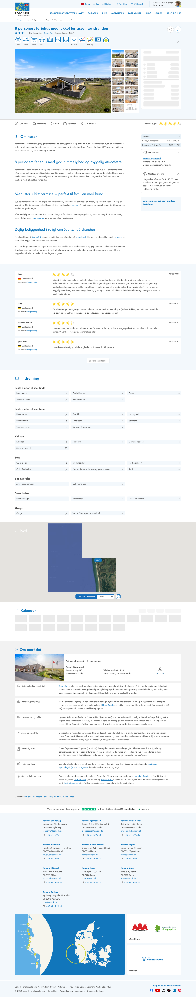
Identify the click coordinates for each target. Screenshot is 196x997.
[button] (98, 560)
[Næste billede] (178, 41)
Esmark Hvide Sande (131, 820)
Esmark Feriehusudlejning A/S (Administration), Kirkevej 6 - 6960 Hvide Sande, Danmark (55, 986)
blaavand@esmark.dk (52, 878)
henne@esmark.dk (90, 854)
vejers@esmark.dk (128, 854)
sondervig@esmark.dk (52, 830)
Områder (93, 13)
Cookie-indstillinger (95, 990)
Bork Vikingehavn (72, 783)
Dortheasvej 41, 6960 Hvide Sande (58, 796)
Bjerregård (48, 33)
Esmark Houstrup (51, 844)
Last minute (134, 13)
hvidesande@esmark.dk (131, 830)
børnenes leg (39, 217)
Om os (158, 13)
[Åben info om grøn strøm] (105, 41)
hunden (75, 205)
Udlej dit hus (174, 13)
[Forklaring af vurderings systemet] (21, 33)
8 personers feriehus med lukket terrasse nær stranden (53, 20)
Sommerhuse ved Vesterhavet (66, 13)
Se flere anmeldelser (98, 360)
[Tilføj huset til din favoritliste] (178, 29)
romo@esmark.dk (128, 878)
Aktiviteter (117, 13)
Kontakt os (52, 990)
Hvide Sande (108, 705)
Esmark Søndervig (52, 820)
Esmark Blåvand (51, 868)
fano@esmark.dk (89, 878)
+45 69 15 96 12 (119, 670)
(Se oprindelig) (31, 282)
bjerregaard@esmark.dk (120, 673)
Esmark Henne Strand (93, 844)
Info (104, 13)
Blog (148, 13)
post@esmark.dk (50, 902)
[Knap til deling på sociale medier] (170, 29)
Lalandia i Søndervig (143, 776)
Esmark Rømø (127, 868)
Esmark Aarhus (50, 892)
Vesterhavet (81, 237)
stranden (118, 237)
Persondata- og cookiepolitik (72, 990)
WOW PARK (107, 779)
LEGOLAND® (80, 779)
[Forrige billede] (19, 81)
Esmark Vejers (128, 844)
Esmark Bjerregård (152, 158)
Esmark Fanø (88, 868)
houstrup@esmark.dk (52, 854)
